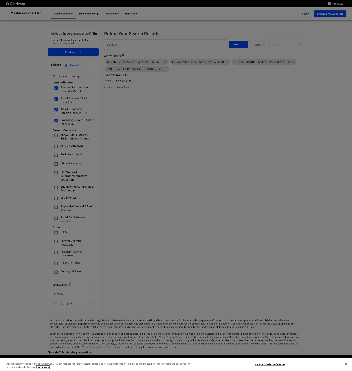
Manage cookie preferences (270, 364)
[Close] (346, 364)
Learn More (42, 367)
